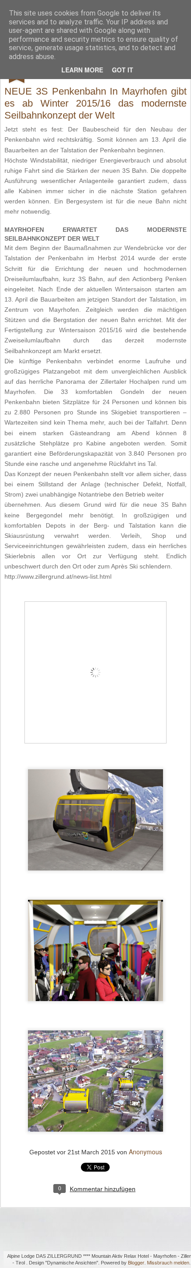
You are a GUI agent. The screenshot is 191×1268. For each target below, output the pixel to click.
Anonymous (145, 1151)
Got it (122, 69)
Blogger (136, 1262)
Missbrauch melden (168, 1262)
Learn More (82, 69)
